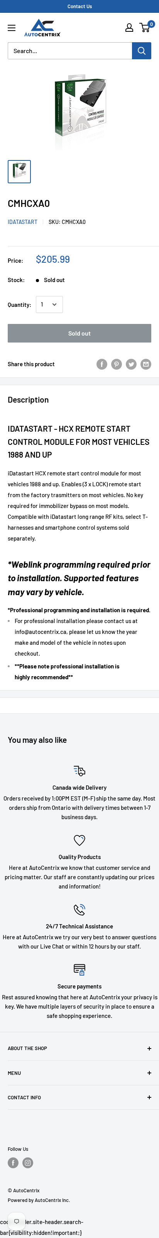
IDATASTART (22, 222)
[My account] (129, 27)
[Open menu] (11, 28)
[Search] (141, 50)
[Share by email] (145, 364)
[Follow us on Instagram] (27, 1162)
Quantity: (19, 304)
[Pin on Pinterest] (116, 364)
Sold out (79, 333)
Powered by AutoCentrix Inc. (39, 1200)
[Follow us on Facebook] (13, 1162)
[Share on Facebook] (101, 364)
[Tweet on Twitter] (131, 364)
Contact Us (80, 6)
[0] (145, 27)
